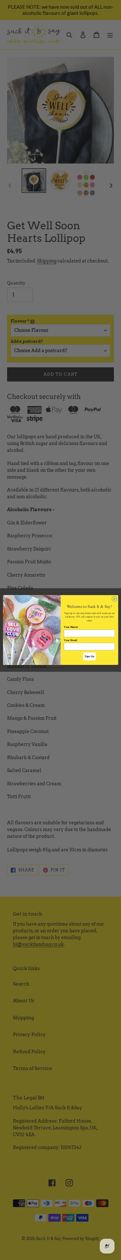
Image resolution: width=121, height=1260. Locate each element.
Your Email (70, 640)
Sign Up (89, 656)
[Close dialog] (114, 598)
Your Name (71, 627)
